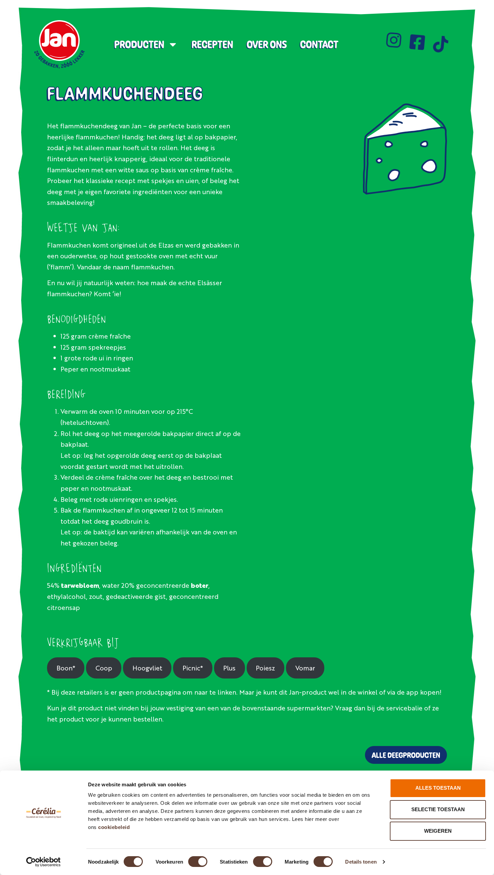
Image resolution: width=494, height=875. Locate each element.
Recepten (212, 44)
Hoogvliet (147, 667)
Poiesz (265, 667)
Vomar (305, 667)
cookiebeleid (114, 827)
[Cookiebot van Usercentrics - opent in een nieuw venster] (43, 862)
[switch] (197, 861)
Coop (103, 667)
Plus (229, 667)
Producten (139, 44)
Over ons (267, 44)
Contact (319, 44)
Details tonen (360, 862)
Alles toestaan (438, 788)
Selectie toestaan (438, 809)
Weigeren (438, 831)
